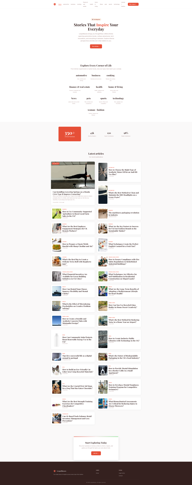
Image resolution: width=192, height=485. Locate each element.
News (101, 4)
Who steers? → (133, 4)
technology (117, 4)
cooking (79, 4)
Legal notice (122, 473)
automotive (66, 4)
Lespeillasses (61, 471)
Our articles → (96, 46)
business (73, 4)
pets (106, 4)
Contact (121, 475)
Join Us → (96, 453)
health (91, 4)
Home (59, 4)
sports (110, 4)
